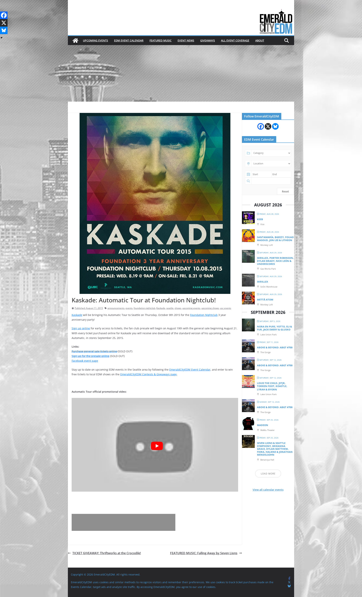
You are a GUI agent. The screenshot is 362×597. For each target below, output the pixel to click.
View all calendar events (268, 489)
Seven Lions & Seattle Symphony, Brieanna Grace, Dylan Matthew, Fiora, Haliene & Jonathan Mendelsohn (275, 448)
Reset (285, 191)
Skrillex (262, 281)
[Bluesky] (4, 30)
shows (178, 308)
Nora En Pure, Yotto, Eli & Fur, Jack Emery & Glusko (274, 328)
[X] (4, 23)
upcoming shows (210, 308)
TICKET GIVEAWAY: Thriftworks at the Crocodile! (106, 553)
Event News (186, 40)
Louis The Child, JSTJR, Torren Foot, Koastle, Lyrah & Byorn (272, 386)
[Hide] (1, 37)
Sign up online (81, 328)
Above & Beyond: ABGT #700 (274, 347)
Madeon (262, 425)
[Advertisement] (181, 73)
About (259, 40)
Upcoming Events (95, 40)
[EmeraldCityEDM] (75, 40)
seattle (169, 308)
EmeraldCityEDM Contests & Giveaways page (148, 374)
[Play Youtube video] (157, 446)
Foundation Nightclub (204, 315)
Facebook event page (85, 360)
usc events (225, 308)
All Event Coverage (235, 40)
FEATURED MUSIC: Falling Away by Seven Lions (203, 553)
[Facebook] (4, 15)
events (129, 308)
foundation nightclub (144, 308)
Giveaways (207, 40)
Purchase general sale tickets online (94, 351)
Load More (268, 473)
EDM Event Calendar (128, 40)
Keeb (260, 219)
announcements (115, 308)
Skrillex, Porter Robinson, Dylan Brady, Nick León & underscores (275, 260)
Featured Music (161, 40)
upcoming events (191, 308)
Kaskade (160, 308)
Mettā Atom (265, 299)
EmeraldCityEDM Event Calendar (189, 369)
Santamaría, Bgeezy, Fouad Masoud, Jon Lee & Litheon (275, 238)
